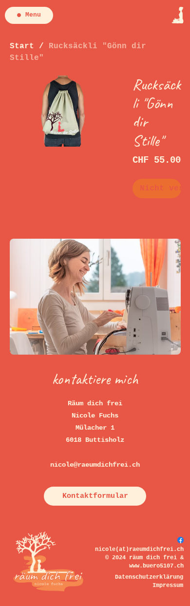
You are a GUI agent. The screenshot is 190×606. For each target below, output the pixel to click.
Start (22, 46)
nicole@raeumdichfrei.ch (95, 465)
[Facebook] (180, 540)
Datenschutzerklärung (149, 577)
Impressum (167, 585)
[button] (95, 496)
